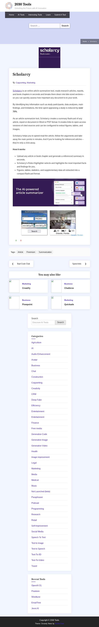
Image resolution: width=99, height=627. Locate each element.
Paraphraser (37, 497)
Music (34, 486)
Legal (34, 463)
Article (20, 252)
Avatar (34, 360)
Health (34, 451)
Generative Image (39, 440)
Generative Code (39, 434)
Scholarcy (17, 91)
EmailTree (36, 603)
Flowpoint (27, 304)
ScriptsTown (59, 624)
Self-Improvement (39, 526)
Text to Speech (38, 549)
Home (11, 15)
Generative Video (39, 446)
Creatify (26, 288)
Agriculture (36, 342)
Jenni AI (35, 608)
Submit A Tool (60, 15)
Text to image (37, 543)
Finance (35, 423)
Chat (33, 371)
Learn (48, 15)
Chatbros (69, 288)
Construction (37, 377)
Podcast (35, 503)
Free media (36, 428)
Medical (35, 480)
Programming (37, 509)
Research (35, 514)
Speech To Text (38, 537)
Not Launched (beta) (40, 491)
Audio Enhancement (40, 354)
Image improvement (40, 457)
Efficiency (35, 405)
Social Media (37, 531)
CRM (33, 394)
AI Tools (21, 15)
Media (34, 474)
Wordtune (35, 597)
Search (34, 318)
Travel (34, 566)
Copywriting (21, 83)
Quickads (69, 304)
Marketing (31, 83)
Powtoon (35, 591)
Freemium (31, 252)
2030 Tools (23, 4)
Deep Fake (36, 400)
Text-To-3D (36, 554)
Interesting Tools (35, 15)
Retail (34, 520)
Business (68, 284)
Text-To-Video (37, 560)
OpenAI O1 (36, 585)
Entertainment (37, 411)
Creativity (35, 388)
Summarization (45, 252)
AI (32, 348)
